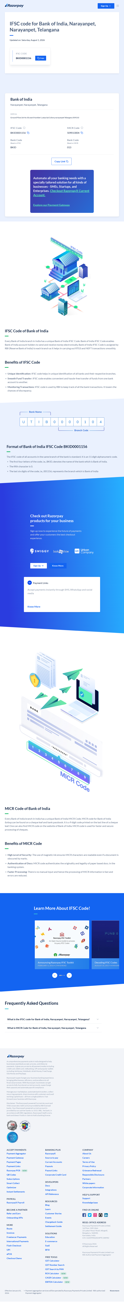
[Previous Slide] (54, 975)
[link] (38, 565)
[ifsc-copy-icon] (28, 133)
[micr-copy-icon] (82, 133)
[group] (62, 944)
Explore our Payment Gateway (51, 205)
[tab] (60, 975)
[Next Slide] (69, 975)
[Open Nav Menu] (117, 5)
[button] (106, 6)
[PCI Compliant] (12, 1126)
